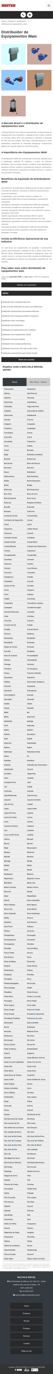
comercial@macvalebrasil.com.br (27, 1295)
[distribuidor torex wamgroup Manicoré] (13, 54)
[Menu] (49, 5)
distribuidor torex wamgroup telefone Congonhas (20, 316)
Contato (27, 1343)
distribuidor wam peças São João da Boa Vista (19, 348)
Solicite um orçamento (26, 285)
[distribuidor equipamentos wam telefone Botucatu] (13, 80)
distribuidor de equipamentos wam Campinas (19, 330)
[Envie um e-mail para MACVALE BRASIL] (29, 15)
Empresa (26, 1313)
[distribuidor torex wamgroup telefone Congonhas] (39, 80)
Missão (26, 1321)
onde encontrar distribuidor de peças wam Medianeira (22, 307)
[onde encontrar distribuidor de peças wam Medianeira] (39, 54)
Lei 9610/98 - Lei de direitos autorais (15, 1268)
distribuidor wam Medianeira (12, 325)
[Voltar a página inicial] (8, 5)
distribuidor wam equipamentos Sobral (16, 335)
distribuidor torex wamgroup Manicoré (16, 302)
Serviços (26, 1336)
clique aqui (28, 277)
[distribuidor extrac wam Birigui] (13, 106)
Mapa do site (26, 1351)
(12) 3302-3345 (16, 277)
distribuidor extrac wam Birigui (13, 321)
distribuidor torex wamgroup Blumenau (16, 344)
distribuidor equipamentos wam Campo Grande (19, 353)
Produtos (26, 1328)
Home (26, 1306)
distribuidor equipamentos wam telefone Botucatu (20, 311)
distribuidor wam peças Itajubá (13, 339)
